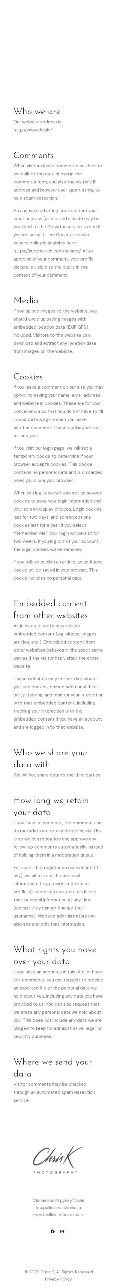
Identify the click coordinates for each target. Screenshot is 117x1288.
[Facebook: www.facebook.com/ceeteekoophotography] (53, 1232)
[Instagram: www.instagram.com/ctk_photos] (61, 1232)
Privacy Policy (58, 1279)
